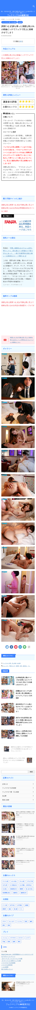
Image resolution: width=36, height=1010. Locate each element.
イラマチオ (13, 937)
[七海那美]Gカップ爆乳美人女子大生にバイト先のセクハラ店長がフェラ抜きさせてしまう (25, 825)
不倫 (4, 941)
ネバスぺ (21, 937)
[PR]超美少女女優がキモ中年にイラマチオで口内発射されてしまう (25, 982)
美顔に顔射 (5, 800)
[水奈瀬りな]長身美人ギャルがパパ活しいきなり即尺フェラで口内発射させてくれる (25, 850)
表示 (20, 41)
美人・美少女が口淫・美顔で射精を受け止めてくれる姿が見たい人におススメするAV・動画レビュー (18, 1000)
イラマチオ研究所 (6, 965)
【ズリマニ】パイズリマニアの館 (11, 959)
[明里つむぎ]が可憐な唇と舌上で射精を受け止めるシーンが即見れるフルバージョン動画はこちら (22, 339)
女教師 (26, 905)
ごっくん (5, 937)
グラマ (4, 921)
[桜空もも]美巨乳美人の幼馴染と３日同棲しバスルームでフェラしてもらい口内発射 (25, 813)
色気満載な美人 (6, 892)
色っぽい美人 (29, 889)
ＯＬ (29, 666)
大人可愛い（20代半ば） (26, 885)
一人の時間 (4, 967)
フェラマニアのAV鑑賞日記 (18, 15)
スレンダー (6, 666)
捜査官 (4, 909)
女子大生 (12, 905)
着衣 (19, 941)
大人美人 (5, 889)
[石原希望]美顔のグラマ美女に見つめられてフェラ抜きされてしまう (25, 861)
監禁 (14, 941)
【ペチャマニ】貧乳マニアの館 (11, 961)
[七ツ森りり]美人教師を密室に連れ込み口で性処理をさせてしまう (25, 836)
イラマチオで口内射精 (8, 963)
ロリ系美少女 (13, 885)
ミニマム (19, 921)
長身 (9, 925)
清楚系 (17, 666)
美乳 (21, 666)
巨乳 (26, 921)
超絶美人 (25, 666)
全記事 (19, 663)
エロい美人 (14, 881)
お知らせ (5, 784)
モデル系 (5, 885)
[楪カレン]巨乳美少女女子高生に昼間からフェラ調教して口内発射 (24, 733)
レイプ (27, 937)
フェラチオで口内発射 (9, 788)
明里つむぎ (12, 666)
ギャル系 (22, 881)
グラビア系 (30, 881)
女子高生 (19, 905)
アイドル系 (5, 881)
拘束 (9, 941)
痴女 (10, 909)
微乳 (31, 921)
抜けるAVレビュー (7, 969)
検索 (31, 772)
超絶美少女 (23, 892)
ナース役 (5, 905)
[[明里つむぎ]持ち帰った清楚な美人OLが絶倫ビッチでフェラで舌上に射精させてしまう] (20, 647)
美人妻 (15, 909)
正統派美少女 (13, 889)
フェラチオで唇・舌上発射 (9, 663)
